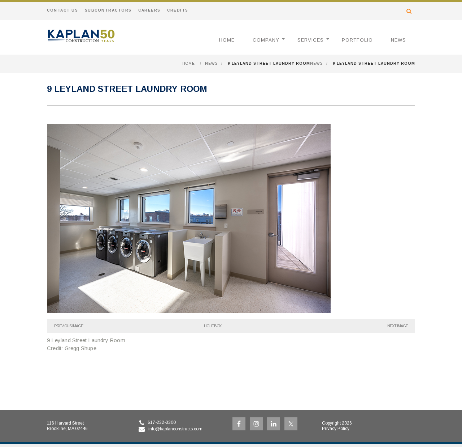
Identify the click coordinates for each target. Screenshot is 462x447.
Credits (177, 10)
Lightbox (212, 326)
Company (266, 40)
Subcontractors (108, 10)
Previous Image (68, 326)
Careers (149, 10)
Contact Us (62, 10)
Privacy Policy (335, 428)
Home (227, 40)
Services (310, 40)
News (398, 40)
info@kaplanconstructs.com (175, 428)
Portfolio (357, 40)
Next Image (397, 326)
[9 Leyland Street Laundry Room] (189, 311)
